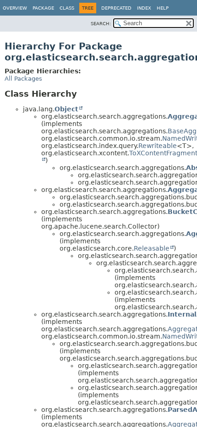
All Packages (23, 78)
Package (43, 8)
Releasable (152, 248)
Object (66, 109)
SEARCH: (101, 23)
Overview (15, 8)
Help (163, 8)
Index (144, 8)
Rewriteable (157, 145)
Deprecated (116, 8)
